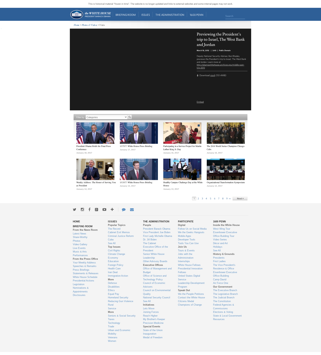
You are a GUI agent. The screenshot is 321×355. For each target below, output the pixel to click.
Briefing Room (126, 14)
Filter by (80, 117)
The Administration (169, 14)
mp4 (212, 75)
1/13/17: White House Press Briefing (136, 182)
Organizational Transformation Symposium (226, 182)
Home (90, 15)
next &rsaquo (240, 198)
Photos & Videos (89, 25)
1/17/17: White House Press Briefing (136, 146)
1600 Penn (196, 14)
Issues (145, 14)
